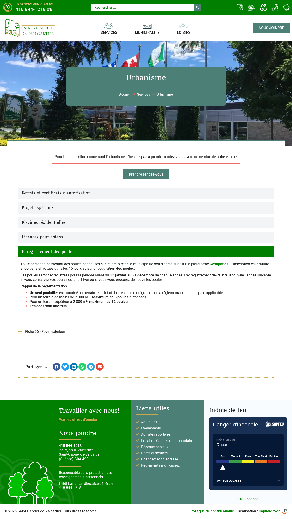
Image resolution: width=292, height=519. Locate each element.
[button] (56, 367)
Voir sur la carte (228, 480)
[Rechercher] (197, 7)
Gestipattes (219, 264)
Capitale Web (269, 511)
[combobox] (142, 7)
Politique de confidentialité (212, 511)
